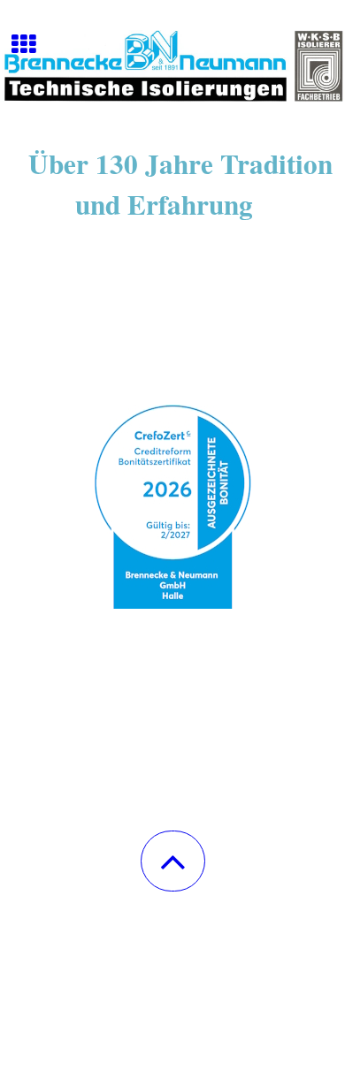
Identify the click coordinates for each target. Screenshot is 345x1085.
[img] (172, 66)
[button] (173, 861)
